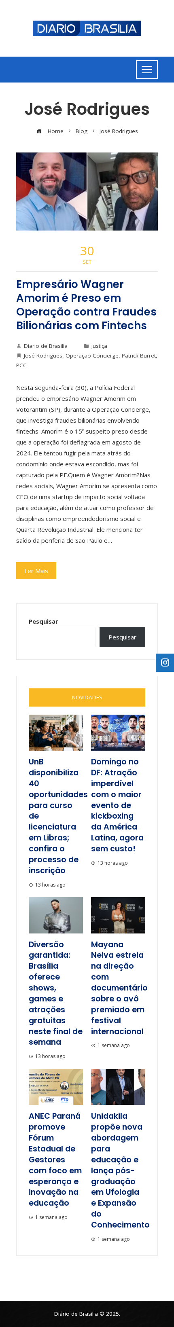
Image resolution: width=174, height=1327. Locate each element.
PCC (21, 365)
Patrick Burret (139, 355)
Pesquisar (43, 621)
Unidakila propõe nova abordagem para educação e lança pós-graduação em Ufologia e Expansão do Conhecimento (120, 1170)
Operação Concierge (92, 355)
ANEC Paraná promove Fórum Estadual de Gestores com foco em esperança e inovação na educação (55, 1159)
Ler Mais (36, 571)
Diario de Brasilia (46, 345)
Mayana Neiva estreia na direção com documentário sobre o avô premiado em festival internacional (119, 988)
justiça (99, 345)
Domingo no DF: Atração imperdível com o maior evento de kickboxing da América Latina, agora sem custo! (117, 805)
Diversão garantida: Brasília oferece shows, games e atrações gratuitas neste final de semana (56, 993)
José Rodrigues (43, 355)
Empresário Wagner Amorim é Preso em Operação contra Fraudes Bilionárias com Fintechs (86, 304)
